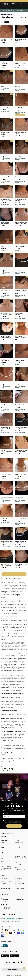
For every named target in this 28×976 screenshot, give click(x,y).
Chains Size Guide (19, 883)
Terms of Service (5, 888)
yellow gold (17, 592)
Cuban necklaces (22, 586)
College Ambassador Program (6, 869)
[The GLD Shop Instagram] (6, 962)
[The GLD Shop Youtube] (14, 962)
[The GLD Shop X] (18, 962)
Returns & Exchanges (7, 881)
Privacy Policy (18, 878)
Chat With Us (5, 899)
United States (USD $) (13, 969)
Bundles (17, 840)
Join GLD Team (14, 826)
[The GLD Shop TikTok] (21, 962)
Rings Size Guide (19, 888)
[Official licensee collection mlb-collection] (5, 4)
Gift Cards (17, 847)
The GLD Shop (18, 975)
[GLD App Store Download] (5, 955)
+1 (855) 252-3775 (6, 905)
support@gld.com (20, 899)
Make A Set (18, 845)
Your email (5, 813)
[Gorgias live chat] (24, 967)
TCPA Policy (18, 881)
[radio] (2, 22)
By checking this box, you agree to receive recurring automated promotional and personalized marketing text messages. (13, 821)
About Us (3, 861)
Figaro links (6, 588)
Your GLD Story (19, 864)
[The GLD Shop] (14, 4)
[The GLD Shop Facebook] (10, 962)
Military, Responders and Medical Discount (21, 857)
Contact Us (4, 878)
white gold (12, 594)
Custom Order (18, 860)
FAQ (2, 856)
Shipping (3, 883)
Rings (2, 847)
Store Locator (4, 863)
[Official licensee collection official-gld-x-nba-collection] (7, 4)
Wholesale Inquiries (20, 869)
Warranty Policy (5, 886)
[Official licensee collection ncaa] (2, 4)
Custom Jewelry (19, 842)
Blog (16, 862)
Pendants (3, 845)
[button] (21, 3)
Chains (2, 842)
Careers (17, 867)
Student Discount (6, 866)
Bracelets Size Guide (20, 886)
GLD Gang (3, 859)
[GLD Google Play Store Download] (14, 955)
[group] (14, 1)
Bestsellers (4, 840)
